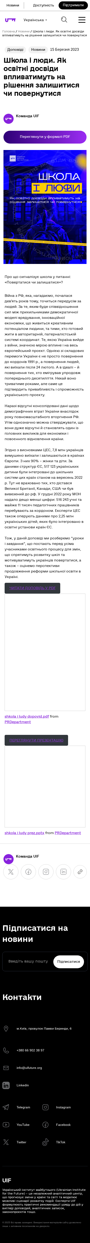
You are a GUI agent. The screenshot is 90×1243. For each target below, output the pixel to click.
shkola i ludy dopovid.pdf (27, 716)
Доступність (43, 5)
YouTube (23, 1125)
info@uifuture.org (29, 1068)
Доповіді (15, 50)
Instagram (63, 1107)
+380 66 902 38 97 (30, 1050)
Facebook (63, 1125)
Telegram (23, 1107)
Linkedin (23, 1085)
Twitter (21, 1142)
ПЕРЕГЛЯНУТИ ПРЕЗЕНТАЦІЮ (36, 740)
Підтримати (73, 5)
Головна (8, 31)
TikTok (60, 1142)
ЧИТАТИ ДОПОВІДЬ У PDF (32, 588)
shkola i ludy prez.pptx (24, 833)
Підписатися (68, 962)
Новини (12, 5)
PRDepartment (18, 722)
